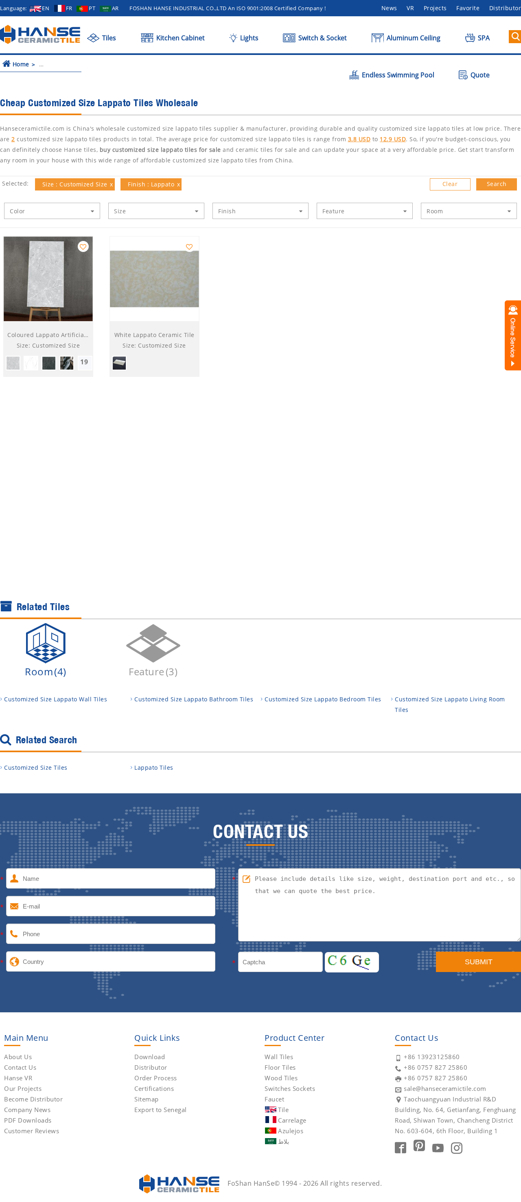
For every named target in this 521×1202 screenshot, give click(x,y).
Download (149, 1057)
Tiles (108, 37)
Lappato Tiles (153, 767)
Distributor (150, 1067)
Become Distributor (33, 1099)
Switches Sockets (290, 1088)
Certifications (154, 1088)
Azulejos (290, 1131)
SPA (483, 37)
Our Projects (23, 1088)
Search (497, 184)
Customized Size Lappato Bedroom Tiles (323, 699)
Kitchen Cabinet (180, 37)
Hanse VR (18, 1078)
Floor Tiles (280, 1067)
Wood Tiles (281, 1078)
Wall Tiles (279, 1057)
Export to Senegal (160, 1110)
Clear (450, 184)
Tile (283, 1110)
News (389, 8)
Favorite (467, 8)
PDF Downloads (28, 1120)
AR (115, 8)
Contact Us (20, 1067)
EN (45, 8)
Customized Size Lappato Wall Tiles (55, 699)
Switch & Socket (322, 37)
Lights (248, 37)
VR (410, 8)
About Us (18, 1057)
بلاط (283, 1141)
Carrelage (292, 1120)
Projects (435, 8)
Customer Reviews (31, 1131)
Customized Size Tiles (36, 767)
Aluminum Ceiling (412, 37)
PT (92, 8)
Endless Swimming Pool (397, 74)
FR (69, 8)
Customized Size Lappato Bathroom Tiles (193, 699)
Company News (27, 1110)
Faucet (274, 1099)
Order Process (155, 1078)
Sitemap (146, 1099)
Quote (479, 74)
